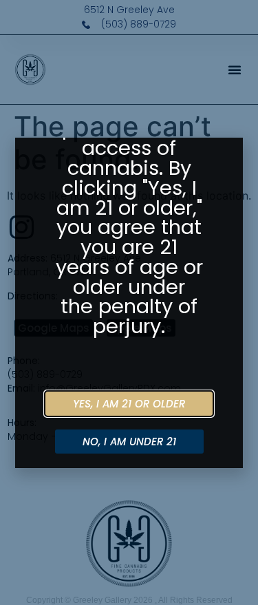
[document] (129, 302)
